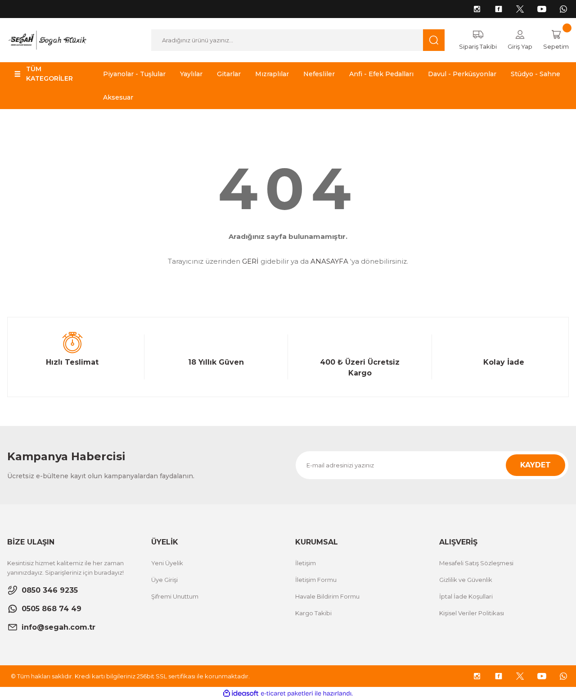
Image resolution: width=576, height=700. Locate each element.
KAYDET (535, 465)
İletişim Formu (316, 579)
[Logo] (47, 39)
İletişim (305, 563)
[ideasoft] (241, 693)
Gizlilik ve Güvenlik (465, 579)
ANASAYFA (329, 261)
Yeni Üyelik (167, 563)
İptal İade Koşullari (466, 596)
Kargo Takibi (313, 613)
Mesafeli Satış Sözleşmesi (476, 563)
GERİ (250, 261)
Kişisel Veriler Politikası (471, 613)
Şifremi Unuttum (174, 596)
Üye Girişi (164, 579)
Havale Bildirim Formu (327, 596)
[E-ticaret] (287, 694)
